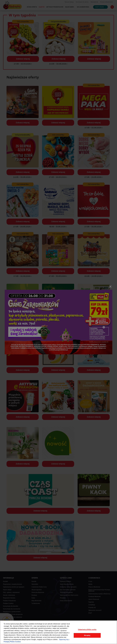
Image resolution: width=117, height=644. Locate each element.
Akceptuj (87, 635)
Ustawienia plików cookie (87, 629)
